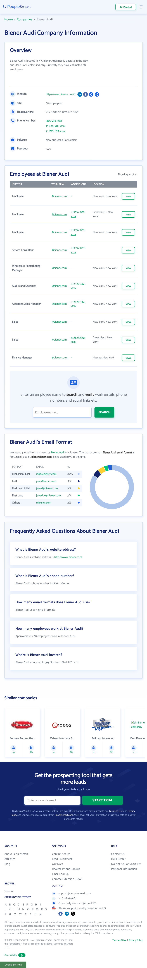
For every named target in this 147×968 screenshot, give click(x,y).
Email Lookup (60, 874)
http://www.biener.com (59, 94)
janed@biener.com (47, 488)
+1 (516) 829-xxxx (55, 131)
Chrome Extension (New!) (67, 879)
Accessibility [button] (10, 955)
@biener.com (59, 196)
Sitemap (9, 891)
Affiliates (9, 859)
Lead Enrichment (62, 859)
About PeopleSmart (16, 854)
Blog (7, 864)
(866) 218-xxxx (54, 121)
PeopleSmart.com (64, 815)
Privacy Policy (136, 940)
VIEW (128, 196)
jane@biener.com (46, 481)
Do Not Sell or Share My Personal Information (126, 866)
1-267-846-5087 (67, 898)
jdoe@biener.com (46, 474)
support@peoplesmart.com (74, 893)
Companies (24, 19)
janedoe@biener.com (48, 495)
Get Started (126, 7)
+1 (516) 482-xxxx (55, 126)
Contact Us (118, 854)
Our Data (57, 864)
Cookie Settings (13, 964)
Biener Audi (57, 452)
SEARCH (104, 412)
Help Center (118, 859)
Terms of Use (116, 811)
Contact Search (61, 854)
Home (8, 19)
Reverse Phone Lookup (66, 869)
